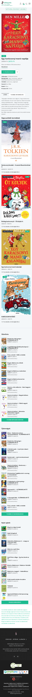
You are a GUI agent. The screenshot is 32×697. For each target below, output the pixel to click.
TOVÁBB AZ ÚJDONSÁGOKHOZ (14, 514)
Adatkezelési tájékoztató (10, 686)
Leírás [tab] (5, 94)
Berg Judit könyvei (24, 615)
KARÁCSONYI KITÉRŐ (8, 317)
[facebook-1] (14, 656)
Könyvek (12, 80)
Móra (6, 86)
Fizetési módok (12, 685)
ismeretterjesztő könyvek (23, 612)
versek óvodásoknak (21, 621)
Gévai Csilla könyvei (19, 613)
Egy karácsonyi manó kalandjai (11, 267)
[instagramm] (17, 656)
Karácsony (18, 80)
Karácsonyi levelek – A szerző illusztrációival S (15, 166)
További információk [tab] (17, 94)
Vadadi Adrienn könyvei (7, 617)
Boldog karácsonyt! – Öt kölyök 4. (12, 221)
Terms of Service (15, 690)
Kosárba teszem (9, 72)
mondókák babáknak (7, 610)
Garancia (20, 685)
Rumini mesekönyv (24, 619)
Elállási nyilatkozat (23, 686)
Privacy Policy (24, 689)
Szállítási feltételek (22, 683)
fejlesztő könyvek (6, 619)
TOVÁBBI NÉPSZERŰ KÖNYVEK (15, 420)
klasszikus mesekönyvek (21, 617)
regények (15, 82)
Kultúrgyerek (7, 3)
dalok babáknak (18, 610)
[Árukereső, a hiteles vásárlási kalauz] (16, 663)
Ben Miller (8, 84)
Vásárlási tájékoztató (10, 683)
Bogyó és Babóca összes (8, 621)
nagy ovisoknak (12, 78)
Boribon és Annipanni (7, 613)
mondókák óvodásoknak (8, 623)
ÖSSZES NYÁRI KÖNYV (15, 602)
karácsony (9, 82)
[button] (30, 4)
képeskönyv (15, 619)
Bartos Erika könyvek (12, 615)
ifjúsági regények (11, 612)
